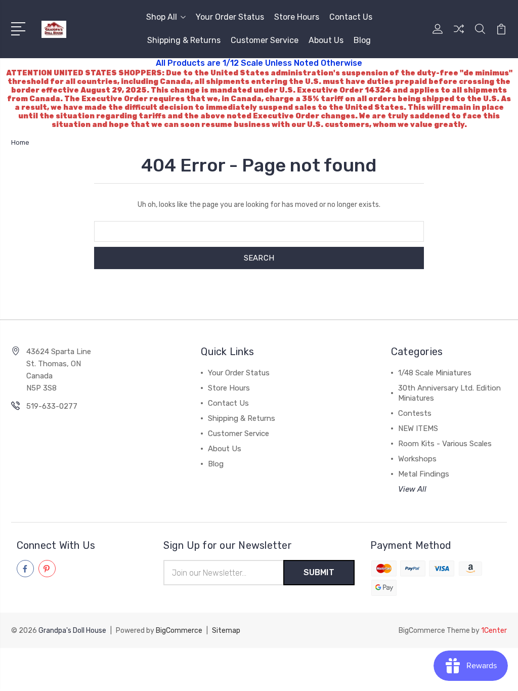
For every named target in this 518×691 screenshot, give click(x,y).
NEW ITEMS (418, 428)
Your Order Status (230, 17)
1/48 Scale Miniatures (434, 372)
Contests (414, 413)
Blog (362, 40)
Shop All (161, 17)
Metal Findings (423, 474)
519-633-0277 (51, 406)
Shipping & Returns (184, 40)
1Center (494, 630)
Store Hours (296, 17)
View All (412, 489)
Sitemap (226, 630)
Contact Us (350, 17)
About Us (326, 40)
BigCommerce (179, 630)
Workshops (417, 458)
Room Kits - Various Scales (445, 443)
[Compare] (458, 35)
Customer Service (264, 40)
